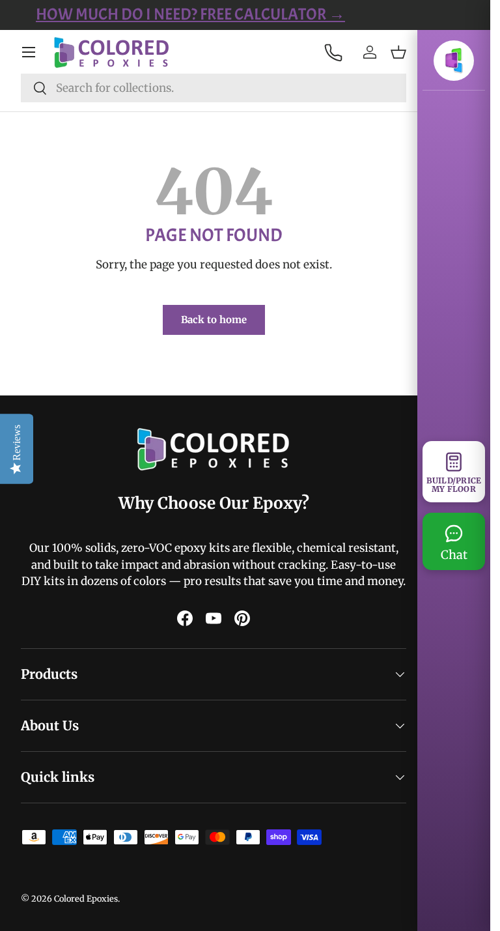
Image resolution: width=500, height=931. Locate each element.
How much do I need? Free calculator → (245, 14)
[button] (388, 52)
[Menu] (28, 52)
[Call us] (323, 52)
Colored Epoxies (86, 915)
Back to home (209, 319)
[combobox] (208, 88)
